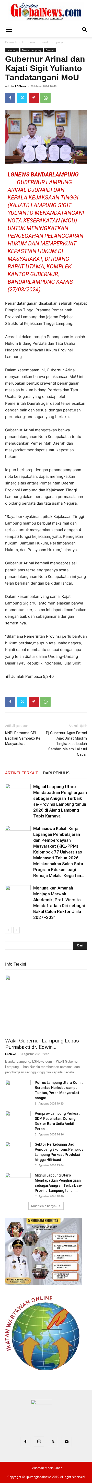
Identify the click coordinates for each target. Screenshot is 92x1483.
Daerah (49, 50)
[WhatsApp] (45, 98)
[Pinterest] (34, 98)
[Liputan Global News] (46, 11)
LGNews (20, 86)
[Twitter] (22, 98)
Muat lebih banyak (44, 1206)
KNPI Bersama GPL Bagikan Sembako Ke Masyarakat (22, 738)
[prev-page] (8, 930)
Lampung (29, 42)
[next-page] (16, 930)
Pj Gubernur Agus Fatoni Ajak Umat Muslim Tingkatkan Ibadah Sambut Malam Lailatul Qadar (66, 744)
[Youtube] (67, 1442)
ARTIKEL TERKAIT (21, 773)
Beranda (11, 42)
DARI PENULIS (56, 773)
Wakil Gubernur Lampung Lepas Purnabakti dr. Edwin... (42, 1044)
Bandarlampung (51, 42)
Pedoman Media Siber (46, 1468)
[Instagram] (39, 1442)
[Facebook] (10, 98)
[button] (9, 30)
